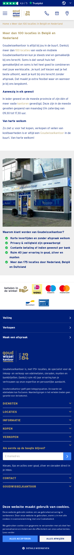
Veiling (7, 317)
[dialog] (37, 528)
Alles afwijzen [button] (55, 538)
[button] (37, 548)
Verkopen (9, 327)
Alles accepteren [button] (20, 538)
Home (6, 23)
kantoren (23, 103)
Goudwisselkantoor (52, 133)
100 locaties (22, 50)
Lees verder (8, 532)
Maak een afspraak (15, 337)
